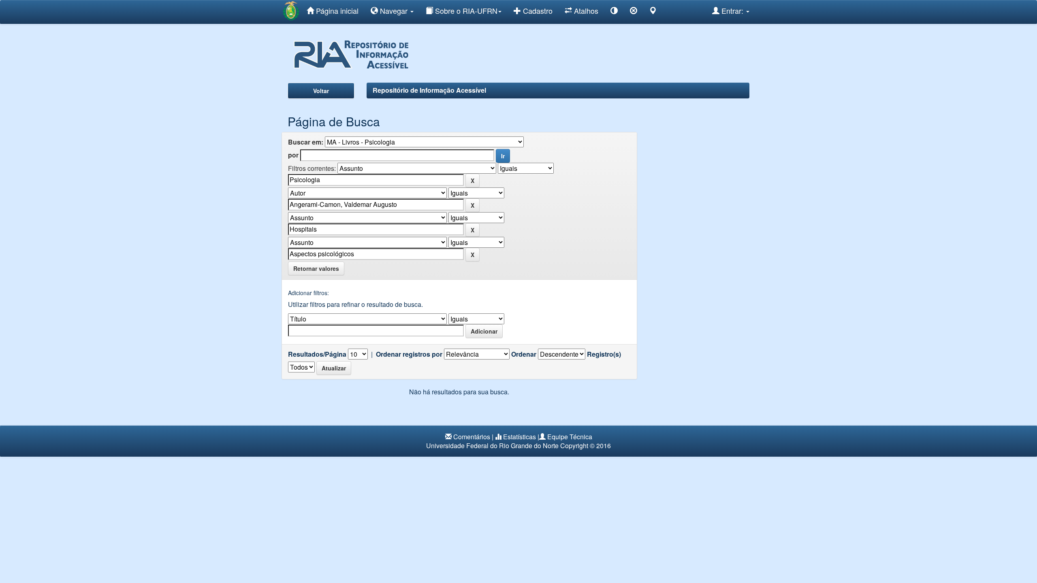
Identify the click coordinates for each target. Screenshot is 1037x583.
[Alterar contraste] (614, 12)
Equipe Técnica (569, 436)
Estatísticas (519, 436)
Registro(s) (604, 354)
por (293, 155)
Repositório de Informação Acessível (429, 90)
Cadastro (537, 10)
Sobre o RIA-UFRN (465, 10)
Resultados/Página (317, 354)
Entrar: (732, 10)
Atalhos (585, 10)
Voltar (321, 91)
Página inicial (336, 10)
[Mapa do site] (653, 12)
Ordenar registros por (409, 354)
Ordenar (523, 354)
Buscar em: (305, 142)
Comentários (471, 436)
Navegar (394, 10)
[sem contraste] (633, 12)
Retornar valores (316, 268)
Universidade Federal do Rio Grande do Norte (492, 445)
